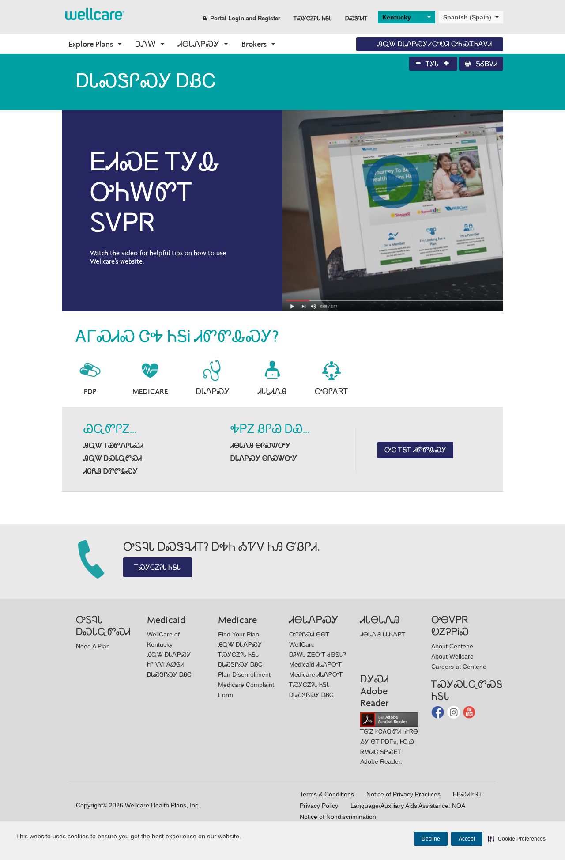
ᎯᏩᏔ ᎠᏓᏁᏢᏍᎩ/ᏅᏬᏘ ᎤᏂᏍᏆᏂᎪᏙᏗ (434, 44)
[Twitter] (454, 712)
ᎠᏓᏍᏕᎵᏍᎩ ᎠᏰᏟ (169, 674)
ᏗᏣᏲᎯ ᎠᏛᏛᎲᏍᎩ (110, 471)
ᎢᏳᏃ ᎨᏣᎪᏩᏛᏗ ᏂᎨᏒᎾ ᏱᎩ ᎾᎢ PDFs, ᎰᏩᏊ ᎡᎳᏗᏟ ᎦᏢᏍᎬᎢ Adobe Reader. (389, 746)
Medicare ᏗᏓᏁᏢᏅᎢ (316, 674)
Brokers (254, 44)
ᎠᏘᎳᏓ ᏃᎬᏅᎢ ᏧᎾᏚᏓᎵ (317, 654)
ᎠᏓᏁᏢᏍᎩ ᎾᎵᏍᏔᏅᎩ (263, 458)
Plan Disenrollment (244, 674)
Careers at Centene (458, 666)
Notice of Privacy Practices (403, 794)
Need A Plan (93, 646)
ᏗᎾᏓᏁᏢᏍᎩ (198, 44)
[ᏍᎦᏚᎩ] (94, 13)
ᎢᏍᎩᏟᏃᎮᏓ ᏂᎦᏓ (313, 18)
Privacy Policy (319, 805)
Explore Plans (90, 44)
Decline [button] (431, 839)
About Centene (452, 646)
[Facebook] (438, 712)
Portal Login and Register (245, 18)
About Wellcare (452, 656)
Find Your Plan (238, 634)
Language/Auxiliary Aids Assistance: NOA (407, 805)
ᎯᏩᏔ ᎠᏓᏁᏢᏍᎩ (169, 654)
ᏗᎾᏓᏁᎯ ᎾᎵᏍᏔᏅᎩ (260, 445)
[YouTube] (469, 712)
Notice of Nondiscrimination (338, 816)
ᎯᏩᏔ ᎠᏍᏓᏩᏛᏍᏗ (112, 458)
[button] (516, 839)
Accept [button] (467, 839)
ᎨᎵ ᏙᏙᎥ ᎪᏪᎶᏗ (165, 664)
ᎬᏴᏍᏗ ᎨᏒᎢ (467, 794)
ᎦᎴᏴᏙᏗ (485, 64)
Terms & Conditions (327, 794)
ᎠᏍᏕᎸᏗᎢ (356, 18)
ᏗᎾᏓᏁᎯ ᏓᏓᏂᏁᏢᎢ (382, 634)
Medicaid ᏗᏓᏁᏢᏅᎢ (315, 664)
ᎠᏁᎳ (145, 44)
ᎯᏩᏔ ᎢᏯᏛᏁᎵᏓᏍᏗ (113, 445)
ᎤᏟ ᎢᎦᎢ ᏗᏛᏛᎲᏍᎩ (415, 450)
